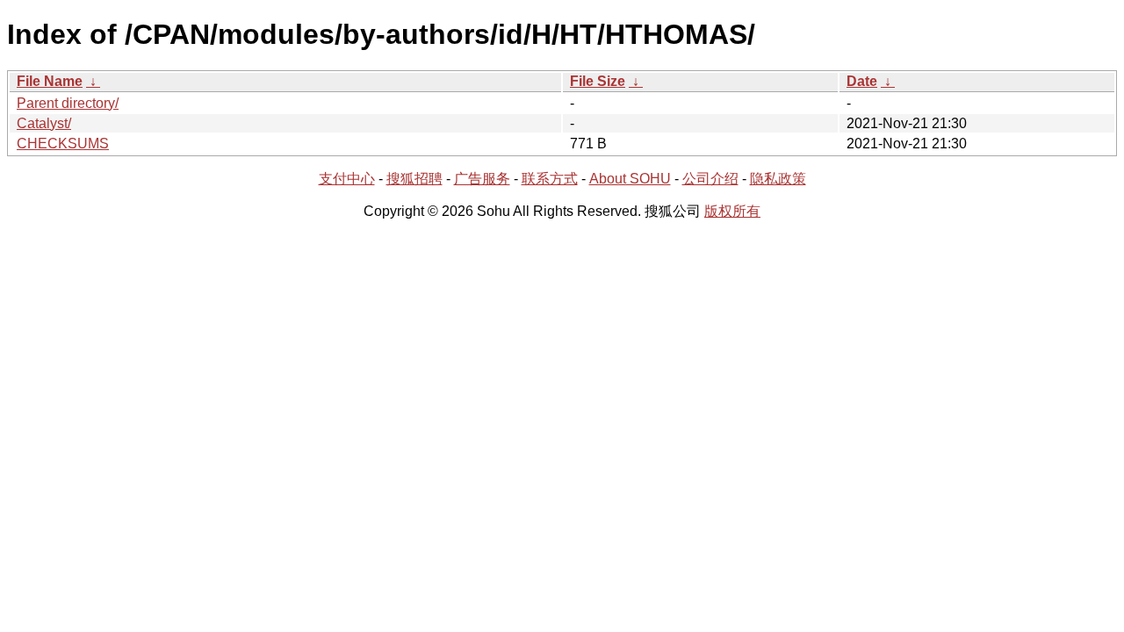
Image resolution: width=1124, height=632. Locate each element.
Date (862, 81)
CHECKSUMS (63, 143)
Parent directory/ (68, 103)
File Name (50, 81)
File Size (597, 81)
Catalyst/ (44, 123)
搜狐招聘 (414, 178)
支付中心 (347, 178)
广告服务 (482, 178)
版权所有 (732, 211)
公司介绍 (710, 178)
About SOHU (630, 178)
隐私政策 (778, 178)
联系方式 (550, 178)
